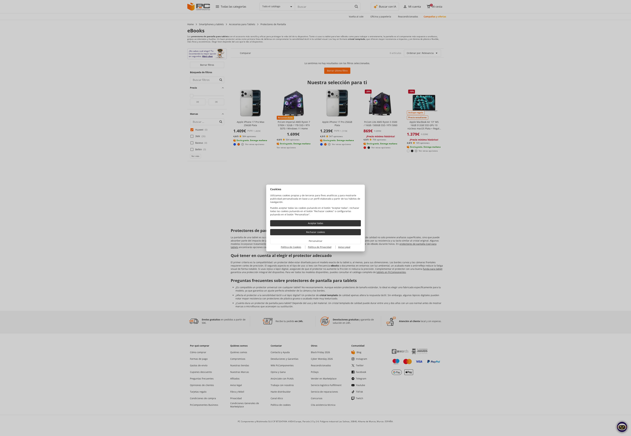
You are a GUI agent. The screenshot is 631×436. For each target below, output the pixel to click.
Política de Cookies (291, 247)
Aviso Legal (344, 247)
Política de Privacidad (319, 247)
